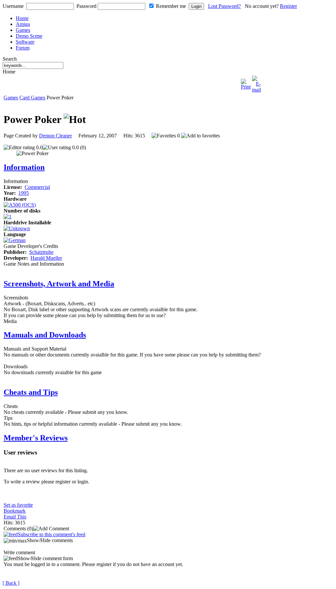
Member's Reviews (36, 438)
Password (86, 6)
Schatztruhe (41, 252)
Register (288, 6)
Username (13, 6)
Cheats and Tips (31, 392)
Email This (15, 516)
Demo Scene (29, 36)
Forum (23, 48)
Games (23, 30)
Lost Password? (224, 6)
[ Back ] (11, 583)
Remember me (171, 6)
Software (25, 42)
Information (24, 167)
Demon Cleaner (55, 135)
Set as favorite (18, 505)
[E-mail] (256, 82)
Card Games (32, 97)
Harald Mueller (46, 258)
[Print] (246, 82)
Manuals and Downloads (45, 335)
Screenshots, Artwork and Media (59, 283)
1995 (23, 193)
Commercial (37, 187)
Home (22, 18)
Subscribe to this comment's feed (51, 534)
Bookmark (15, 511)
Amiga (23, 24)
